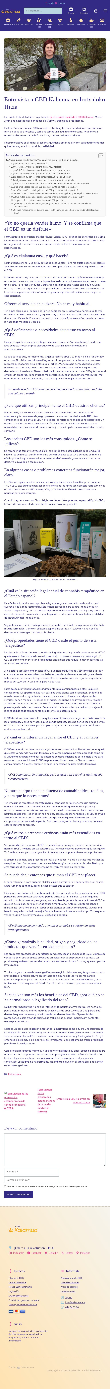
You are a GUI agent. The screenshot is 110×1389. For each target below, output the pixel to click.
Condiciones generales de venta (24, 1300)
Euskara (62, 3)
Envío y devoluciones (19, 1295)
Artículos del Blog (69, 1286)
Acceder (84, 12)
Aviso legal (52, 1370)
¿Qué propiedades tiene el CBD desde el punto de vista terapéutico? (45, 186)
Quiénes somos (68, 1291)
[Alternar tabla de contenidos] (99, 155)
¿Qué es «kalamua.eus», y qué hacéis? (31, 163)
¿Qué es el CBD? (16, 1278)
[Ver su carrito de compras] (96, 10)
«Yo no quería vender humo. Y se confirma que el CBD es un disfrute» (43, 159)
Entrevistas (14, 1074)
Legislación (14, 1291)
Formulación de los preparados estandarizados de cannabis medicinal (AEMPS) (46, 1100)
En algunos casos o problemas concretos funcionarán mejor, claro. (44, 180)
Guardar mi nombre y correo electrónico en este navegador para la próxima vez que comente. (47, 1186)
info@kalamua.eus (75, 1302)
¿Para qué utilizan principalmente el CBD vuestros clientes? (41, 173)
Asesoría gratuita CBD (71, 1278)
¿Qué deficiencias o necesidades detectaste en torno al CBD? (42, 170)
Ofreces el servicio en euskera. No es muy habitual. (37, 166)
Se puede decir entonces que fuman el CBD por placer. (40, 200)
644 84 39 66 (72, 1307)
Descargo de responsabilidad (23, 1304)
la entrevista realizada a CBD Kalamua (72, 117)
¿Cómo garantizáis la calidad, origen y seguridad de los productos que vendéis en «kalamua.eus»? (52, 205)
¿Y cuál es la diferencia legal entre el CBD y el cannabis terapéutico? (45, 190)
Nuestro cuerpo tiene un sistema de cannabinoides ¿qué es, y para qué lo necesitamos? (56, 193)
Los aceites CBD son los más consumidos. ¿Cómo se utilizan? (42, 176)
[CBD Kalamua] (10, 10)
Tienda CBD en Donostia (20, 1286)
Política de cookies (92, 1370)
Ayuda (51, 3)
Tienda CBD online (17, 1282)
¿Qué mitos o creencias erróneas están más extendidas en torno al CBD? (49, 197)
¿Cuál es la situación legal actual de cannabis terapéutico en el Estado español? (51, 183)
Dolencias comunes (70, 1282)
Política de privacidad (71, 1370)
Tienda (71, 12)
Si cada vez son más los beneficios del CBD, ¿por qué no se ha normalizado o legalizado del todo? (57, 211)
